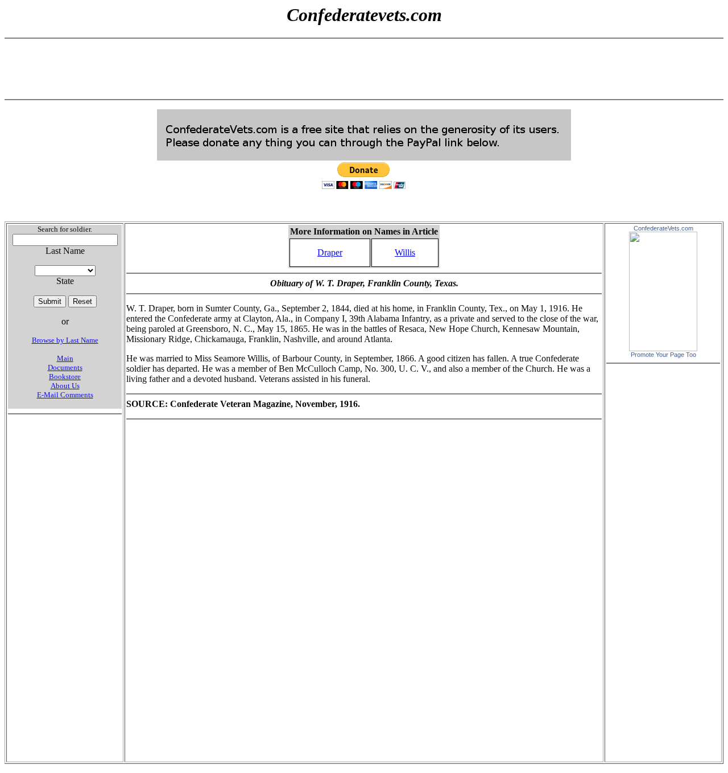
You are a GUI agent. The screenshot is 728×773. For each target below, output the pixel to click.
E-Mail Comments (65, 394)
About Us (65, 385)
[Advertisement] (364, 68)
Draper (329, 252)
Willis (405, 252)
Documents (65, 367)
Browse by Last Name (65, 340)
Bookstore (65, 376)
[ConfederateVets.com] (663, 348)
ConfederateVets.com (663, 228)
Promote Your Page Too (663, 354)
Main (65, 358)
